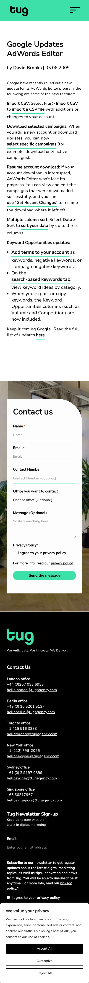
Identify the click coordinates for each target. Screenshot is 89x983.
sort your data (34, 225)
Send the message (44, 575)
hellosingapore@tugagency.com (34, 800)
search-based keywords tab (40, 279)
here (40, 335)
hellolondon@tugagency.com (32, 689)
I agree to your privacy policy (42, 552)
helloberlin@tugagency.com (31, 711)
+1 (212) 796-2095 (23, 750)
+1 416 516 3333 (22, 728)
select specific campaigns (31, 144)
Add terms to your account (40, 252)
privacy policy (62, 563)
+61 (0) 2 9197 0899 (24, 772)
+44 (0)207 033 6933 (25, 684)
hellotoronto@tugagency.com (32, 734)
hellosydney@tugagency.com (32, 778)
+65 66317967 (20, 794)
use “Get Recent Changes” (32, 202)
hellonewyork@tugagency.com (33, 756)
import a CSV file (28, 109)
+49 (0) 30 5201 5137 (26, 706)
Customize (44, 961)
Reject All (44, 973)
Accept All (44, 948)
